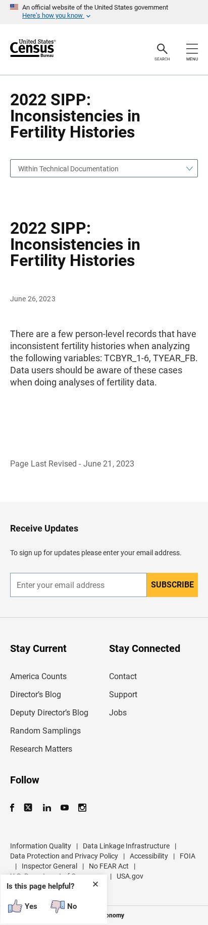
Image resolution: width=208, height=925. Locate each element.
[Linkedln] (47, 808)
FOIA (187, 856)
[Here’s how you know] (104, 12)
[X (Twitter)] (29, 808)
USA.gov (130, 876)
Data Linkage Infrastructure (126, 846)
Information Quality (40, 846)
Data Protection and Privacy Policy (64, 856)
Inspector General (49, 866)
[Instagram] (82, 808)
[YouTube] (64, 808)
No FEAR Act (109, 866)
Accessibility (149, 856)
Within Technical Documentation (68, 169)
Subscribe (172, 584)
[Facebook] (15, 808)
